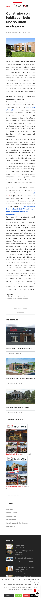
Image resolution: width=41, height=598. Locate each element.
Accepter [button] (18, 595)
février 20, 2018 (13, 32)
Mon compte (10, 526)
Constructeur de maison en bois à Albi (19, 348)
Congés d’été (19, 545)
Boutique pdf (11, 519)
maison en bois (27, 297)
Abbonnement (11, 516)
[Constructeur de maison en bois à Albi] (20, 334)
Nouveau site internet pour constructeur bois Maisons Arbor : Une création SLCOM (24, 560)
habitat (9, 297)
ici (9, 195)
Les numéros (10, 509)
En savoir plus (9, 595)
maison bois (17, 297)
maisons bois (11, 299)
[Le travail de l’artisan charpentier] (20, 396)
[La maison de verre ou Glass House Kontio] (20, 366)
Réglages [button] (34, 595)
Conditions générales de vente (17, 523)
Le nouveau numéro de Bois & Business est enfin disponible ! (24, 569)
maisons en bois (22, 299)
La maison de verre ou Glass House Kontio (20, 378)
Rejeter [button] (26, 595)
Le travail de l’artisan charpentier (17, 407)
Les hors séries (11, 513)
